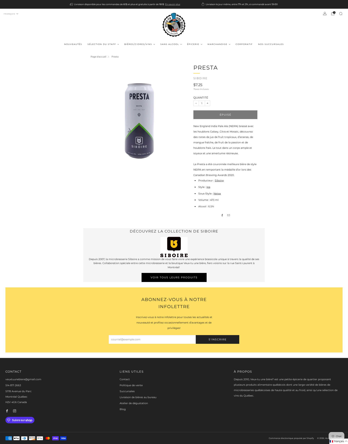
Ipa (208, 187)
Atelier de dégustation (134, 403)
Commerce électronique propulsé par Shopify (291, 438)
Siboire (200, 78)
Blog (123, 409)
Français (9, 14)
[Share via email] (229, 215)
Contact (125, 379)
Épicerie (193, 44)
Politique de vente (131, 385)
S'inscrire (218, 339)
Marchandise (217, 44)
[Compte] (325, 13)
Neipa (217, 193)
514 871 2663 (13, 385)
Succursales (127, 391)
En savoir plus (172, 4)
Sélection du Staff (102, 44)
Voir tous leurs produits (174, 277)
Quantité (200, 97)
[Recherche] (341, 13)
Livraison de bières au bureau (138, 397)
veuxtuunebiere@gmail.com (23, 379)
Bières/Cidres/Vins (138, 44)
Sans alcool (169, 44)
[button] (338, 441)
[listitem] (125, 4)
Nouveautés (73, 44)
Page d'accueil (98, 56)
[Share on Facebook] (222, 215)
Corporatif (244, 44)
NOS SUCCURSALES (271, 44)
